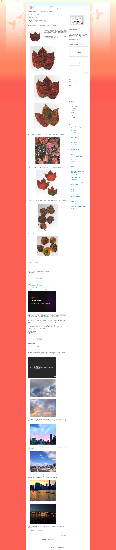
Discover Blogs (74, 144)
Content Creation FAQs (75, 142)
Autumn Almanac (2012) (35, 264)
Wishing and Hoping (35, 285)
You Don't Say (74, 208)
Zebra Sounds (74, 211)
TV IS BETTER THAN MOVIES (77, 198)
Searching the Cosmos (75, 177)
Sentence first (74, 179)
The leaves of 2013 (34, 267)
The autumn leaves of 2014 (33, 275)
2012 (72, 113)
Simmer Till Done (74, 184)
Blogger (63, 547)
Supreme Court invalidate (41, 322)
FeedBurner (81, 54)
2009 (72, 119)
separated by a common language (78, 182)
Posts (72, 63)
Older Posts (63, 535)
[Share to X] (39, 278)
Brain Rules (73, 135)
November (74, 104)
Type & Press (73, 201)
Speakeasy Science (75, 186)
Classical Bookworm (75, 139)
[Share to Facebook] (40, 278)
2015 (72, 103)
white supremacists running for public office (44, 326)
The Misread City (74, 194)
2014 (72, 110)
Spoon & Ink (73, 189)
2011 (72, 115)
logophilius (73, 161)
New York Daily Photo (75, 168)
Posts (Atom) (50, 539)
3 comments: (31, 278)
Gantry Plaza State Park (48, 474)
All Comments (74, 65)
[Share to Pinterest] (41, 278)
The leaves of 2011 (34, 262)
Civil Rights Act (31, 316)
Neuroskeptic (73, 166)
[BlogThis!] (38, 278)
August (73, 108)
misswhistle (73, 164)
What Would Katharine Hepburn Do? (78, 206)
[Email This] (36, 278)
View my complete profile (74, 81)
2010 (72, 117)
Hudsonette (73, 159)
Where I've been (33, 346)
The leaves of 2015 (34, 18)
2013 (72, 112)
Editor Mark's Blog (75, 147)
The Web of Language (75, 196)
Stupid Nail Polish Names (76, 191)
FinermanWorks (74, 152)
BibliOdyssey (73, 130)
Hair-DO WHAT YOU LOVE (76, 156)
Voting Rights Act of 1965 (49, 316)
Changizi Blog (74, 137)
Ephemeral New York (75, 149)
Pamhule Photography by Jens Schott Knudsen (77, 172)
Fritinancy (73, 154)
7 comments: (31, 339)
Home (45, 535)
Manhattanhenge (41, 476)
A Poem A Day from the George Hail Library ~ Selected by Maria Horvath (78, 127)
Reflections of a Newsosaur (76, 174)
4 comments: (31, 530)
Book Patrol (73, 132)
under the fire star (74, 203)
